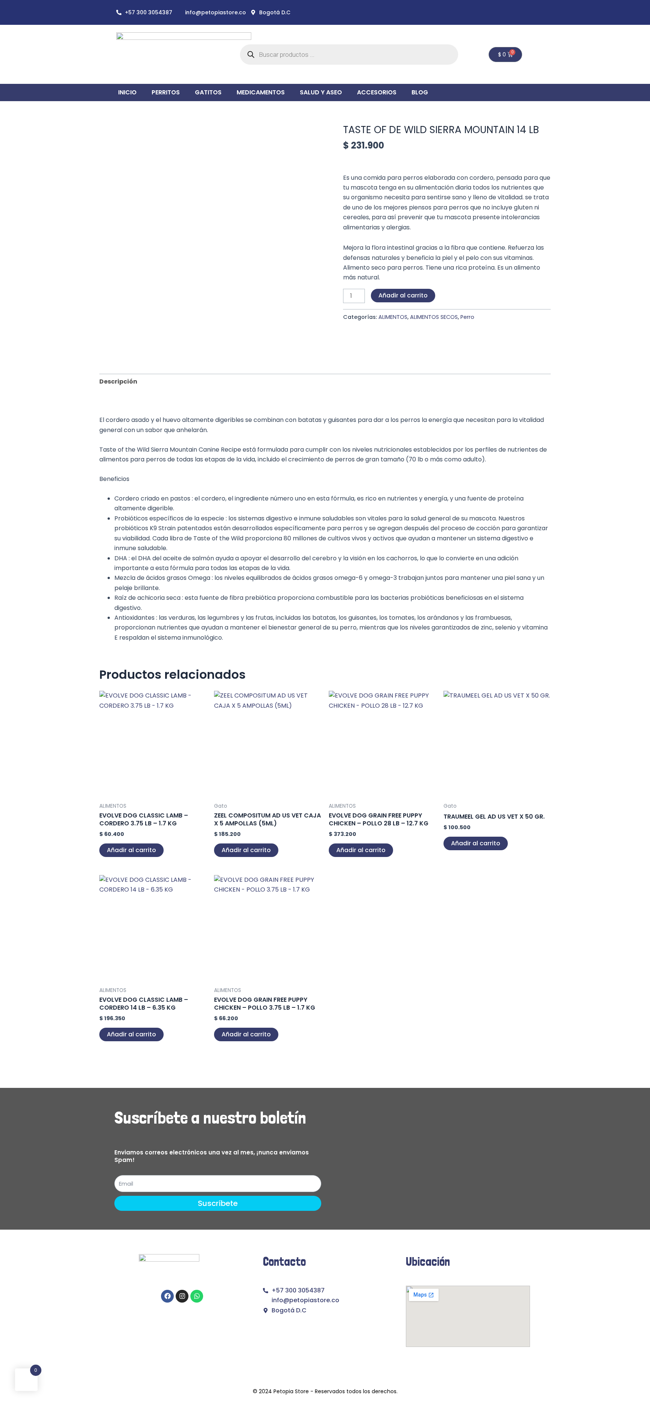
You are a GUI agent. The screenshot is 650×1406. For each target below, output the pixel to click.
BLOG (420, 92)
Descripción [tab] (118, 381)
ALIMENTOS (392, 317)
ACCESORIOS (376, 92)
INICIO (127, 92)
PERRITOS (166, 92)
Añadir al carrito (403, 295)
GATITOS (208, 92)
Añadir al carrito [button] (131, 850)
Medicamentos (261, 92)
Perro (467, 317)
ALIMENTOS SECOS (434, 317)
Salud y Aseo (321, 92)
